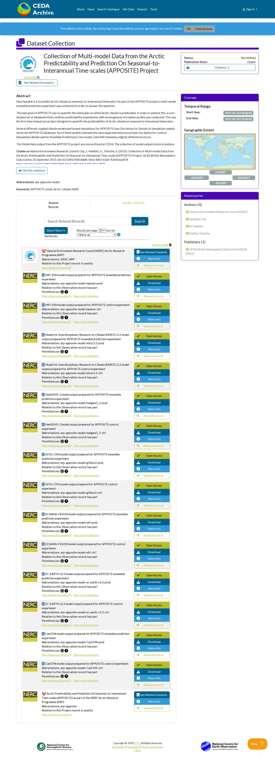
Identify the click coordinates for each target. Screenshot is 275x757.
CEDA (137, 750)
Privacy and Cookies (152, 746)
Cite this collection (33, 170)
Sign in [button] (250, 9)
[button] (36, 82)
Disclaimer (133, 746)
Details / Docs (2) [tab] (133, 202)
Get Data (128, 9)
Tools (153, 9)
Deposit (142, 9)
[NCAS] (55, 746)
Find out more (204, 28)
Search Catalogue (108, 9)
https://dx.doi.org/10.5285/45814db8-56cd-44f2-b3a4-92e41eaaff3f (60, 164)
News (91, 9)
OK (189, 28)
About (81, 9)
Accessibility (118, 746)
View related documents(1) (56, 267)
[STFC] (219, 746)
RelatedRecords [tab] (53, 205)
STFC (137, 743)
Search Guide (160, 244)
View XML (30, 77)
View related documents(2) (56, 714)
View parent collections (86, 296)
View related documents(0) (56, 355)
